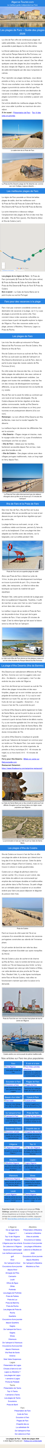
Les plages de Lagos (12, 1375)
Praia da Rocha (12, 1306)
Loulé (12, 1279)
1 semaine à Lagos (12, 1378)
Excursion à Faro (22, 1417)
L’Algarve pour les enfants (12, 1243)
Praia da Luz (12, 1299)
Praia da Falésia (12, 1296)
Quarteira (12, 1316)
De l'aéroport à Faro (22, 1430)
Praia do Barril (12, 1404)
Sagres (12, 1326)
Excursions (12, 1401)
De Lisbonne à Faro (22, 1434)
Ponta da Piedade (12, 1382)
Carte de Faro (22, 1414)
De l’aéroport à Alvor (12, 1263)
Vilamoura (12, 1339)
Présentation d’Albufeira (32, 1230)
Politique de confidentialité (33, 1441)
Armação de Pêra (12, 1273)
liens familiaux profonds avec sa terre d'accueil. (24, 1218)
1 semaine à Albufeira (32, 1233)
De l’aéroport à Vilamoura (12, 1342)
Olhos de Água (12, 1283)
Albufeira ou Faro (32, 1266)
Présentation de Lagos (12, 1365)
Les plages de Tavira (12, 1398)
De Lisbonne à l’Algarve (12, 1246)
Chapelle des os (22, 1424)
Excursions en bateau (32, 1239)
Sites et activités (32, 1236)
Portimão (12, 1289)
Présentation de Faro (21, 112)
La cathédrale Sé (22, 1427)
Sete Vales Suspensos (12, 1359)
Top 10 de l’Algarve (12, 1236)
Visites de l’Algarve (12, 1239)
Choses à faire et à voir (12, 1368)
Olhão (12, 1286)
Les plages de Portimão (12, 1293)
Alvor (12, 1259)
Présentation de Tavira (12, 1388)
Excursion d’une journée (32, 1243)
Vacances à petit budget (12, 1249)
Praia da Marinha (12, 1302)
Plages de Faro (22, 1420)
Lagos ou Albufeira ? (12, 1372)
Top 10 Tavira (12, 1391)
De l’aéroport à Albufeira (32, 1263)
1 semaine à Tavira (12, 1394)
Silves (12, 1336)
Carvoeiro (12, 1276)
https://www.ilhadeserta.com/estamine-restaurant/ (22, 768)
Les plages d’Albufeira (32, 1246)
